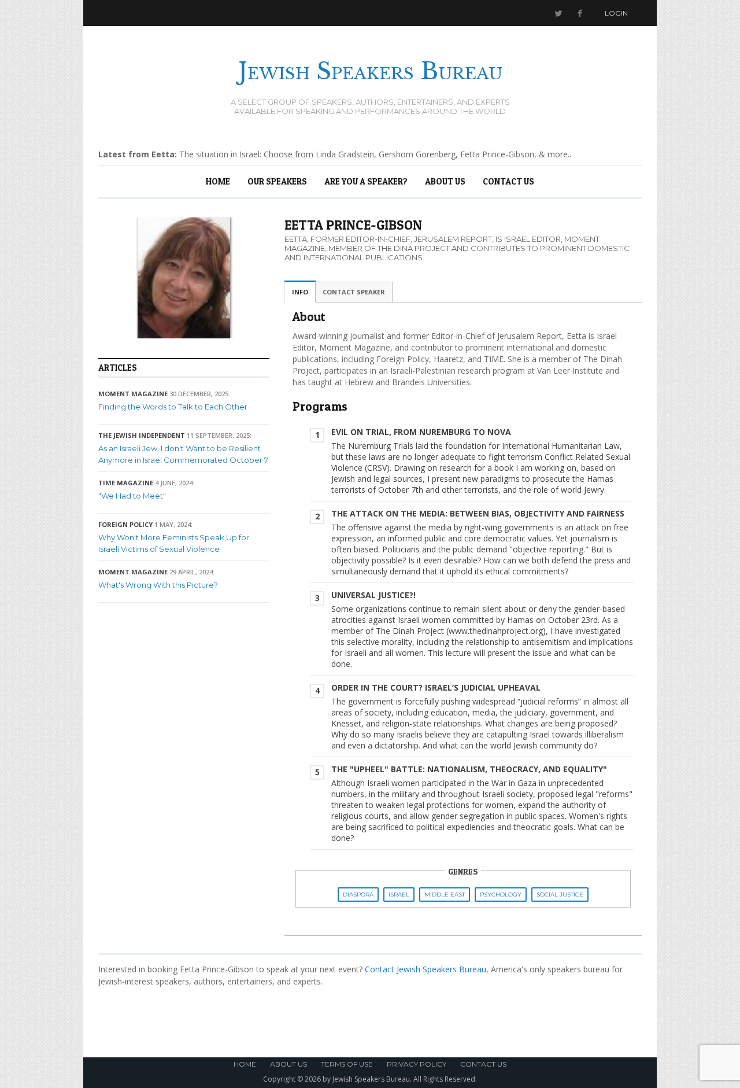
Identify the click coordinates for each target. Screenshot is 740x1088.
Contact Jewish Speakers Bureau (425, 969)
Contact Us (508, 181)
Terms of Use (347, 1064)
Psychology (500, 894)
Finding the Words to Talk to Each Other (172, 406)
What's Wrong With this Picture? (158, 584)
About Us (445, 181)
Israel (398, 894)
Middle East (444, 894)
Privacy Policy (416, 1064)
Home (218, 181)
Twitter (558, 13)
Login (616, 13)
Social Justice (559, 894)
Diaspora (358, 894)
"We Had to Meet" (132, 495)
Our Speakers (277, 181)
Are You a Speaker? (366, 181)
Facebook (580, 13)
